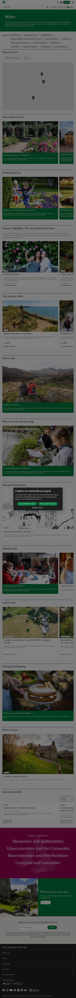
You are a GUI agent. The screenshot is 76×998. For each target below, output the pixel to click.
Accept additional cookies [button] (27, 503)
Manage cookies (37, 507)
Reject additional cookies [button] (48, 503)
